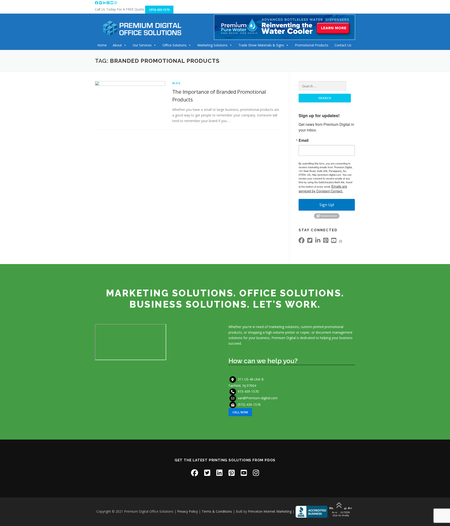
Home (102, 45)
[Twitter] (101, 2)
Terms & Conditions (217, 511)
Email (303, 140)
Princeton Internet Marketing (270, 511)
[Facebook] (97, 2)
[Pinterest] (108, 2)
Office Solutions (174, 45)
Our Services (142, 45)
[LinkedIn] (105, 2)
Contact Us (342, 45)
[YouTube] (112, 2)
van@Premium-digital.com (258, 397)
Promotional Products (311, 45)
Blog (176, 83)
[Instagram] (115, 2)
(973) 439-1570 (159, 9)
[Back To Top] (338, 505)
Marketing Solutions (212, 45)
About (117, 45)
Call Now (240, 412)
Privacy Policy (187, 511)
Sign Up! (326, 204)
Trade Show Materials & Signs (261, 45)
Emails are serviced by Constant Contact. (323, 188)
